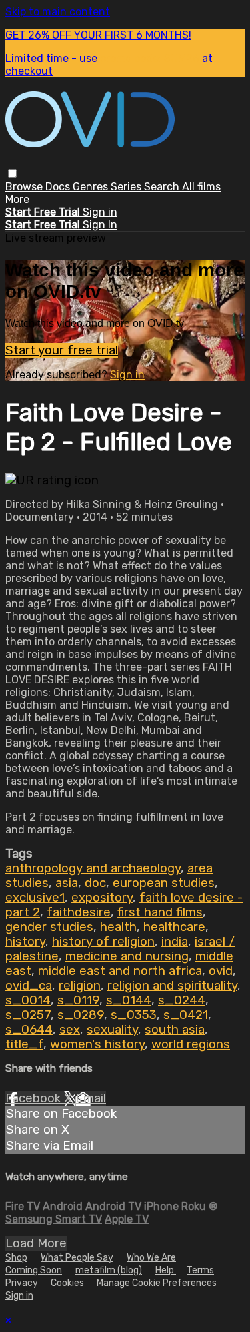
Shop (16, 1257)
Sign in (100, 212)
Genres (92, 186)
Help (165, 1270)
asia (66, 883)
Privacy (22, 1283)
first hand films (160, 912)
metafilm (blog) (108, 1270)
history (25, 941)
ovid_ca (28, 985)
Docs (59, 186)
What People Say (77, 1257)
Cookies (68, 1283)
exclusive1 (35, 897)
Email (90, 1098)
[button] (12, 173)
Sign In (100, 224)
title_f (24, 1044)
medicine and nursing (127, 956)
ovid (221, 971)
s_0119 (78, 1000)
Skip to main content (57, 11)
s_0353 (134, 1015)
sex (69, 1029)
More (17, 199)
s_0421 (185, 1015)
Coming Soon (33, 1270)
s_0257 (28, 1015)
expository (102, 897)
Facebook (34, 1098)
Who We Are (151, 1257)
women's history (97, 1044)
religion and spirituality (172, 985)
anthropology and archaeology (93, 868)
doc (95, 883)
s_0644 (29, 1029)
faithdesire (79, 912)
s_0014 (28, 1000)
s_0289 (80, 1015)
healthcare (174, 927)
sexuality (112, 1029)
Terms (200, 1270)
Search (163, 186)
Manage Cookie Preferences (157, 1283)
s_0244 (181, 1000)
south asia (175, 1029)
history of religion (103, 941)
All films (201, 186)
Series (127, 186)
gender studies (49, 927)
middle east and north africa (120, 971)
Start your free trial (61, 350)
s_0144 (128, 1000)
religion (80, 985)
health (118, 927)
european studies (164, 883)
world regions (190, 1044)
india (174, 941)
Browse (25, 186)
